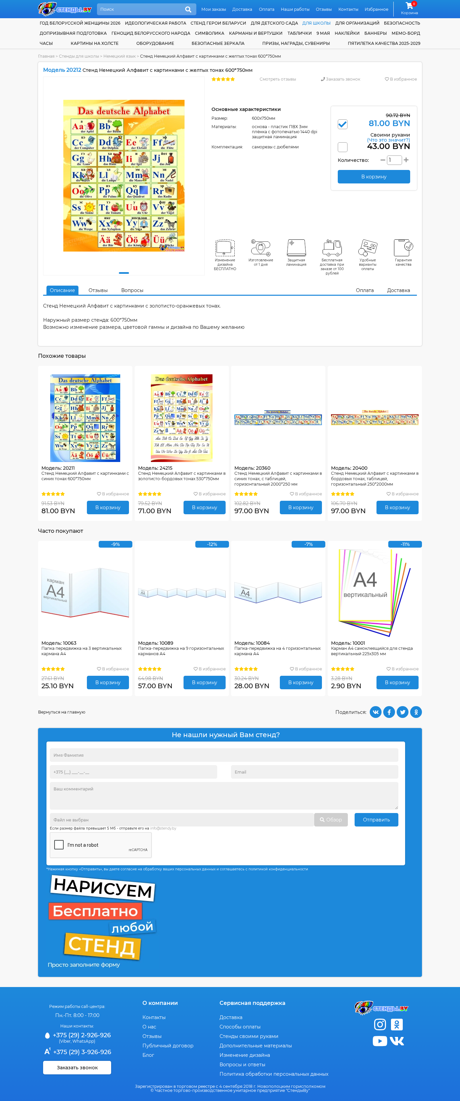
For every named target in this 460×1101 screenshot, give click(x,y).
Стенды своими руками (249, 1036)
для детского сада (274, 23)
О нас (149, 1027)
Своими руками (388, 137)
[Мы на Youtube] (379, 1041)
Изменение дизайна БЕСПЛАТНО (225, 264)
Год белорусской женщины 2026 (80, 23)
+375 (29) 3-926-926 (81, 1052)
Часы (46, 43)
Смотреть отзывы (278, 79)
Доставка (242, 9)
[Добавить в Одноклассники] (416, 712)
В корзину (108, 507)
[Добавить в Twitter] (402, 712)
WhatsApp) (83, 1041)
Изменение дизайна (245, 1055)
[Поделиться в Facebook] (389, 712)
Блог (148, 1055)
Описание (62, 290)
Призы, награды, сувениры (296, 43)
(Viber (65, 1041)
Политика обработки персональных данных (274, 1074)
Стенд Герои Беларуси (218, 23)
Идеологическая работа (155, 23)
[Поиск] (188, 9)
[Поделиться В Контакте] (376, 712)
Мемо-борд (406, 33)
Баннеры (375, 33)
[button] (124, 273)
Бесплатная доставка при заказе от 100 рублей (332, 267)
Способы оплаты (240, 1027)
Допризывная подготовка (73, 33)
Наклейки (347, 33)
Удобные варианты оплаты (367, 264)
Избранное (376, 9)
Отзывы (324, 9)
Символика (209, 33)
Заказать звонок (342, 79)
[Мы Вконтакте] (396, 1041)
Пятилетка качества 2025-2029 (384, 43)
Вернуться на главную (61, 712)
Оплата (266, 9)
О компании (160, 1003)
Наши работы (295, 9)
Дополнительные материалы (256, 1046)
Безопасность (402, 23)
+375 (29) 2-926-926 (81, 1035)
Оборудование (155, 43)
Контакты (348, 9)
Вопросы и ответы (242, 1065)
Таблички (300, 33)
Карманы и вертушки (256, 33)
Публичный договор (168, 1046)
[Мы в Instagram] (379, 1024)
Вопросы (132, 290)
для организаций (357, 23)
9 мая (323, 33)
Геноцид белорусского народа (150, 33)
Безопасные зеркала (218, 43)
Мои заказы (213, 9)
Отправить (376, 820)
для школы (316, 23)
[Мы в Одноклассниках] (396, 1024)
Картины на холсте (95, 43)
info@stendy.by (163, 828)
